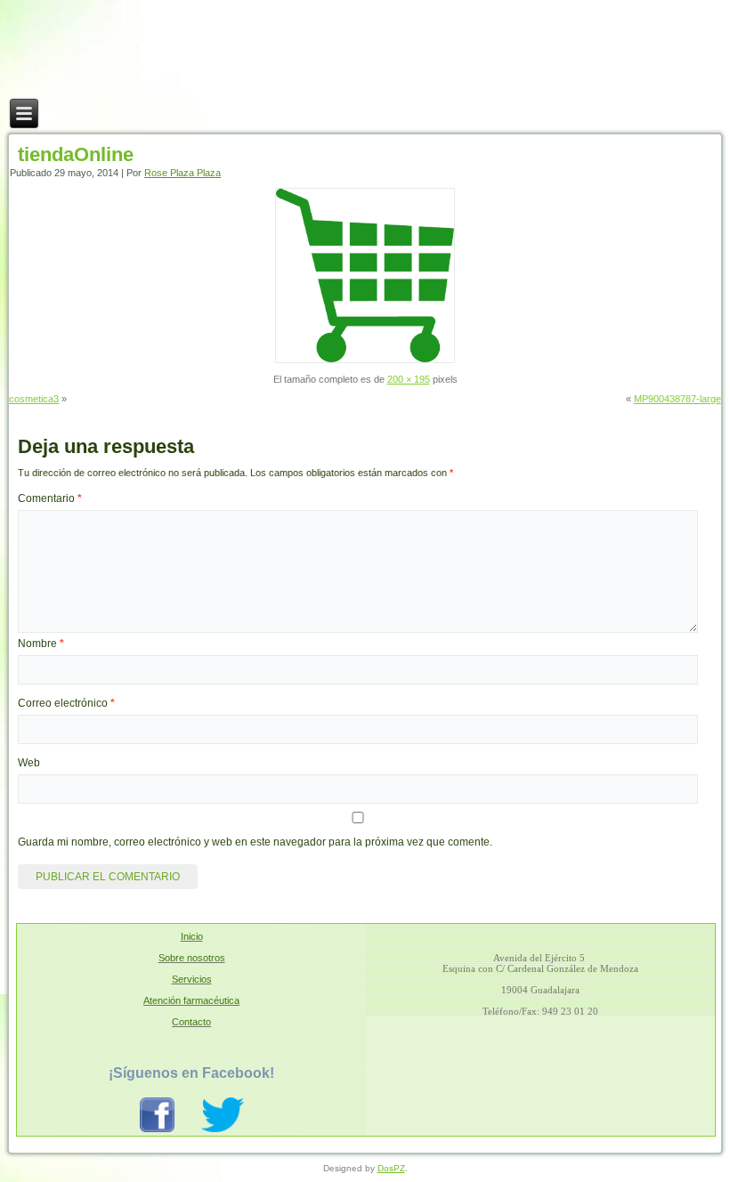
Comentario (50, 498)
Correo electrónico (66, 703)
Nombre (41, 643)
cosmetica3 (34, 398)
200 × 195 (408, 379)
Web (29, 763)
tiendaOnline (76, 154)
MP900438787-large (677, 398)
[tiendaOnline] (365, 359)
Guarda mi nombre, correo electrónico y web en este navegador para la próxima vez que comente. (255, 842)
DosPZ (391, 1168)
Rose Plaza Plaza (182, 172)
